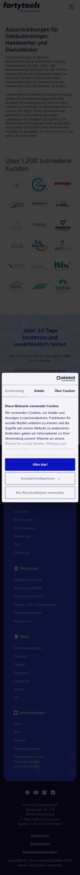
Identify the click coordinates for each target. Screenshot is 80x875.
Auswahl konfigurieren (38, 478)
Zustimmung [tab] (14, 390)
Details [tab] (39, 390)
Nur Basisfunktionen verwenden (40, 492)
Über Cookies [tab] (65, 390)
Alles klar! (40, 464)
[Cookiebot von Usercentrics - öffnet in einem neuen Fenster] (57, 379)
